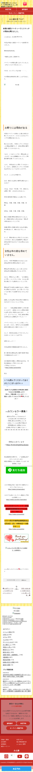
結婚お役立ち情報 (9, 662)
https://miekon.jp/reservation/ (16, 489)
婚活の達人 (6, 652)
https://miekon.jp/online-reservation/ (16, 499)
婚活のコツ (24, 580)
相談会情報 (6, 660)
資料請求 (25, 9)
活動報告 (6, 657)
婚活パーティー (5, 746)
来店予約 (8, 9)
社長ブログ (19, 739)
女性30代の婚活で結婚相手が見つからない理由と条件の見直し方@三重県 (17, 675)
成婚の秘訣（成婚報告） (11, 655)
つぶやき (6, 639)
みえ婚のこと (7, 644)
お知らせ (6, 634)
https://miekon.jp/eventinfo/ (13, 367)
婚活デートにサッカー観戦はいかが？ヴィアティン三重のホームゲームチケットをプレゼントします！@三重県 (17, 683)
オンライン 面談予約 (17, 13)
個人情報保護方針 (21, 742)
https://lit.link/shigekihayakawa (17, 444)
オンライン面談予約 (16, 728)
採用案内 (3, 744)
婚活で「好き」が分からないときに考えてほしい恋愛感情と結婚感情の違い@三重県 (17, 690)
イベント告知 (7, 632)
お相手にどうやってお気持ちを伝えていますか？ (8, 590)
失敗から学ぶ (7, 647)
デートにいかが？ (9, 642)
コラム (5, 637)
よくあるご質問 (20, 744)
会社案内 (3, 742)
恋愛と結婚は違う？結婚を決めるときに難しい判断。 (25, 591)
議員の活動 (6, 665)
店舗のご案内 (5, 739)
